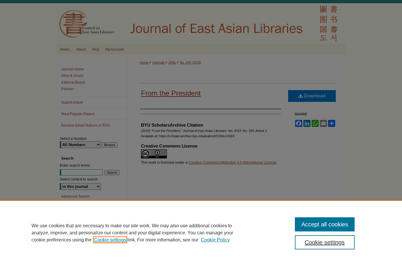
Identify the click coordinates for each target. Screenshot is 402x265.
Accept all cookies (324, 224)
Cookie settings (110, 239)
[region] (201, 232)
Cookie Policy (215, 239)
